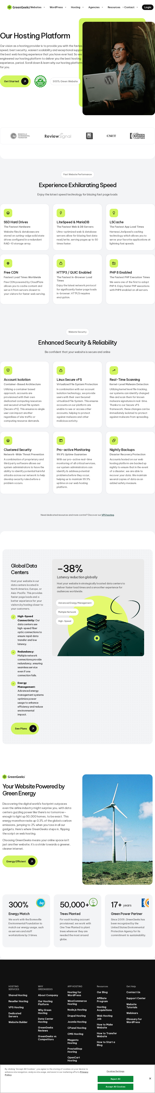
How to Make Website (105, 1026)
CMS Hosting (75, 1033)
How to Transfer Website (107, 1035)
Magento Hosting (73, 1041)
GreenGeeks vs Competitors (47, 1038)
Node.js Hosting (77, 1009)
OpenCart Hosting (74, 1059)
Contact (131, 7)
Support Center (136, 998)
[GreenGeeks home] (18, 7)
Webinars (132, 1013)
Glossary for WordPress (134, 1021)
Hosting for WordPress (74, 994)
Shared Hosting (17, 995)
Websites (37, 7)
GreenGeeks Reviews (45, 1029)
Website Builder (18, 1022)
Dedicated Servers (14, 1015)
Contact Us (133, 992)
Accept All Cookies (115, 1086)
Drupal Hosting (77, 1015)
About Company (48, 995)
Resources (116, 7)
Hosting (77, 7)
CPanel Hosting (77, 1027)
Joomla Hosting (77, 1021)
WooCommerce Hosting (77, 1002)
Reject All (115, 1079)
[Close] (150, 1078)
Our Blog (102, 992)
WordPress (58, 7)
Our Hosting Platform (45, 1003)
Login (147, 7)
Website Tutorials (131, 1006)
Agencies (96, 7)
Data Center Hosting (45, 1020)
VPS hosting (108, 514)
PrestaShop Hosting (75, 1050)
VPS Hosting (16, 1007)
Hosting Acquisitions (104, 1008)
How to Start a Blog (106, 1044)
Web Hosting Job (104, 1017)
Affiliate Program (102, 1000)
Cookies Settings (115, 1071)
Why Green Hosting (44, 1012)
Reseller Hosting (18, 1001)
